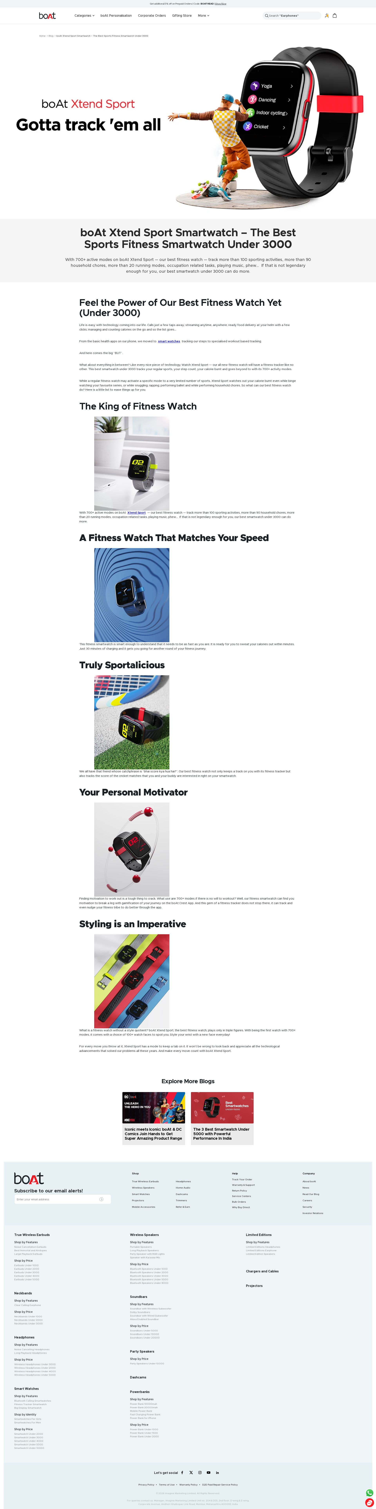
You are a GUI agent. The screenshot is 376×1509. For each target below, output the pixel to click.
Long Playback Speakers (144, 1250)
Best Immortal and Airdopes (30, 1250)
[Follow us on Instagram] (199, 1472)
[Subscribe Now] (102, 1199)
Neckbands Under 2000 (28, 1320)
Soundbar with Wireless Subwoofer (150, 1308)
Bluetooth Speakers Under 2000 (149, 1272)
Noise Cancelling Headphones (32, 1349)
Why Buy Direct (241, 1207)
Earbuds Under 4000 (26, 1276)
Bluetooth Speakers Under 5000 (149, 1279)
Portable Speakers (141, 1247)
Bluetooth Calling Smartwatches (32, 1401)
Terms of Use (167, 1485)
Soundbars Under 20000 (145, 1337)
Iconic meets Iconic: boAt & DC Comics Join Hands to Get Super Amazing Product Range (153, 1134)
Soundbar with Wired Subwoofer (149, 1316)
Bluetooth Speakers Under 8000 (149, 1283)
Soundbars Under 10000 (144, 1334)
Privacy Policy (146, 1485)
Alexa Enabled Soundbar (144, 1319)
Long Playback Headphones (30, 1353)
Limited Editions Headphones (263, 1247)
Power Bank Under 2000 (144, 1436)
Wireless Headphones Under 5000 (35, 1375)
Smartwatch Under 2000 (28, 1434)
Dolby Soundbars (140, 1312)
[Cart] (335, 15)
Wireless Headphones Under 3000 (35, 1364)
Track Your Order (242, 1179)
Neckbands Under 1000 (28, 1316)
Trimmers (181, 1200)
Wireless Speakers (143, 1188)
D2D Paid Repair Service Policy (220, 1485)
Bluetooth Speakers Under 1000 (149, 1269)
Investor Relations (313, 1213)
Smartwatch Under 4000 (28, 1441)
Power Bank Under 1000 (144, 1429)
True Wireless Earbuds (145, 1181)
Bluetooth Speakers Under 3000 (149, 1276)
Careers (307, 1200)
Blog (51, 36)
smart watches (169, 341)
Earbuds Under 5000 (26, 1279)
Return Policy (239, 1190)
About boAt (309, 1181)
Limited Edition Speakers (260, 1254)
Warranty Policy (188, 1485)
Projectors (138, 1200)
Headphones (183, 1181)
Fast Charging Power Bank (145, 1414)
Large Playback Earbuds (28, 1254)
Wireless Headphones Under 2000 (35, 1368)
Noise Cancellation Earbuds (30, 1247)
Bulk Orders (239, 1202)
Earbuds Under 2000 (26, 1269)
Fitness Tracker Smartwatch (30, 1404)
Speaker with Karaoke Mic (145, 1257)
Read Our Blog (311, 1194)
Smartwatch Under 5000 (28, 1444)
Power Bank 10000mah (143, 1404)
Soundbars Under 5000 (144, 1330)
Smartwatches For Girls (27, 1419)
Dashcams (182, 1194)
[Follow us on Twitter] (191, 1472)
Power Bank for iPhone (143, 1418)
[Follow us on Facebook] (182, 1472)
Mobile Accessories (143, 1207)
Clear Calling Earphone (27, 1305)
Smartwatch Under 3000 (28, 1437)
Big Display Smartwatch (28, 1408)
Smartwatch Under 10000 (29, 1448)
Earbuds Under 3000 (26, 1272)
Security (307, 1207)
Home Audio (183, 1188)
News (306, 1188)
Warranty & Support (243, 1185)
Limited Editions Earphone (261, 1250)
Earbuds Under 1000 (26, 1265)
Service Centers (241, 1196)
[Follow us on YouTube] (208, 1473)
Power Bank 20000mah (144, 1407)
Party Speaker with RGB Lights (147, 1254)
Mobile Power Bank (141, 1411)
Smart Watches (141, 1194)
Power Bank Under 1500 (144, 1433)
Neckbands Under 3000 (28, 1323)
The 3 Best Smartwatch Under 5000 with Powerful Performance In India (221, 1134)
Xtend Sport (142, 260)
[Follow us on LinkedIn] (217, 1472)
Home (42, 36)
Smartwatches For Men (27, 1422)
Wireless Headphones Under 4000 (35, 1371)
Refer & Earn (183, 1207)
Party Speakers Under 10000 (147, 1363)
